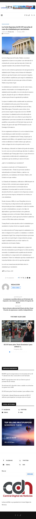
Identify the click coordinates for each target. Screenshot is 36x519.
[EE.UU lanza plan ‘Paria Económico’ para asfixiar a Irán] (18, 331)
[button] (3, 336)
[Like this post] (19, 278)
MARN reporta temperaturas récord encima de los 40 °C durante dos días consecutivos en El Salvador (17, 374)
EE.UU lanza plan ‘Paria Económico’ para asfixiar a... (18, 346)
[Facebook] (15, 515)
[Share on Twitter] (23, 278)
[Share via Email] (29, 278)
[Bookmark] (34, 15)
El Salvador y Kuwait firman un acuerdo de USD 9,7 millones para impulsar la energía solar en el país (16, 396)
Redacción (11, 32)
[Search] (32, 15)
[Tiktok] (29, 15)
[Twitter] (27, 15)
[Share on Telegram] (27, 278)
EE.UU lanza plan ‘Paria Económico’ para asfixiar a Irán (18, 391)
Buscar (4, 471)
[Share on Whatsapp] (25, 278)
